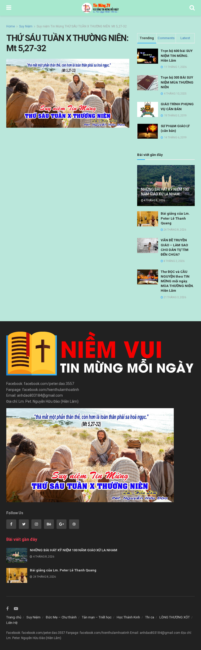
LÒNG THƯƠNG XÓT (174, 617)
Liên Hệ (12, 623)
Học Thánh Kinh (128, 617)
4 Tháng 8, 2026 (154, 200)
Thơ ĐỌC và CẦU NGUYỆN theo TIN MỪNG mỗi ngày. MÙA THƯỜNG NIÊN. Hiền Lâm (177, 281)
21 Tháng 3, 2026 (174, 297)
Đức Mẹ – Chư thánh (61, 617)
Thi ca (149, 617)
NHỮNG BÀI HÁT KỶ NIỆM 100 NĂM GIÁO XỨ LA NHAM (73, 550)
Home (10, 26)
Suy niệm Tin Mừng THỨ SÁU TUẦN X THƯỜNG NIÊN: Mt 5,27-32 (82, 26)
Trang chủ (13, 617)
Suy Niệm (25, 26)
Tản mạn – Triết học (96, 617)
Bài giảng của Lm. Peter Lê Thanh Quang (175, 218)
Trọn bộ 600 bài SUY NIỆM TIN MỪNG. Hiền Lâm (177, 55)
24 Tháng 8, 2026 (174, 229)
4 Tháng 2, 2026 (174, 261)
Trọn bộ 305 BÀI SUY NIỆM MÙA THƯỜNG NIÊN (177, 82)
